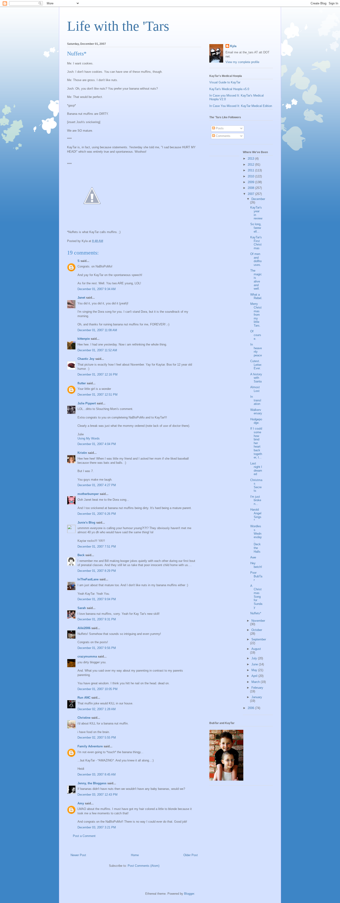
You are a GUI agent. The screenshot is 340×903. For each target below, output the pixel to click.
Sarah (81, 608)
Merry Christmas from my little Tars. (256, 314)
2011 (251, 170)
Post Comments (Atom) (143, 865)
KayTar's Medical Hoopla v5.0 (229, 89)
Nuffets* (255, 613)
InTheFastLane (88, 579)
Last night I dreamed (256, 469)
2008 (251, 188)
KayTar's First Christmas (256, 243)
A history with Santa (256, 378)
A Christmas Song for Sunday (256, 596)
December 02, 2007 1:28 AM (96, 709)
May (254, 670)
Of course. (255, 335)
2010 (251, 176)
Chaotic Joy (85, 359)
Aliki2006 (83, 628)
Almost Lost (255, 389)
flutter (81, 383)
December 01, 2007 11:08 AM (97, 330)
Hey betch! (256, 565)
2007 (251, 194)
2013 (251, 158)
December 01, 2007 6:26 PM (96, 513)
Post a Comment (84, 836)
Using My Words (88, 438)
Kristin (82, 453)
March (256, 682)
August (256, 649)
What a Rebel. (256, 296)
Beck (80, 555)
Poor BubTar (256, 576)
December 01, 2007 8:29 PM (96, 571)
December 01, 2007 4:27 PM (96, 485)
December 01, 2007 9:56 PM (96, 648)
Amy (80, 803)
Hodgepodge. (256, 421)
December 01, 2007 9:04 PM (96, 599)
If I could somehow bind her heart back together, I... (256, 443)
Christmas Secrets (256, 485)
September (258, 639)
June (255, 664)
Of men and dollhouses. (256, 259)
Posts (219, 128)
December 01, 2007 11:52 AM (97, 350)
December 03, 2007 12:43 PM (97, 794)
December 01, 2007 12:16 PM (97, 374)
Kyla (233, 46)
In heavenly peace (256, 350)
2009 (251, 182)
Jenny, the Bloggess (91, 783)
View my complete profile (242, 62)
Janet (81, 297)
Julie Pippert (86, 403)
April (254, 676)
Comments (222, 136)
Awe (253, 557)
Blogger (189, 893)
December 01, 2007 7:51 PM (96, 546)
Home (135, 855)
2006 (251, 708)
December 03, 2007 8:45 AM (96, 774)
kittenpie (83, 338)
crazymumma (87, 656)
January (256, 697)
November (258, 620)
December (258, 199)
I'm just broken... (255, 500)
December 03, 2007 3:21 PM (96, 827)
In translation (255, 400)
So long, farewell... (255, 227)
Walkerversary (256, 411)
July (254, 658)
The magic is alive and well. (256, 279)
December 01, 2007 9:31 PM (96, 619)
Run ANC (83, 697)
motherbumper (88, 494)
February (257, 687)
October (256, 630)
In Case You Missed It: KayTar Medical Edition (240, 106)
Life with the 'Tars (118, 26)
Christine (83, 717)
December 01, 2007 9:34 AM (96, 289)
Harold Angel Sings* (255, 515)
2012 (251, 164)
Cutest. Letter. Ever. (256, 364)
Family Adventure (90, 746)
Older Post (190, 855)
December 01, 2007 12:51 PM (97, 394)
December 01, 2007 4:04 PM (96, 444)
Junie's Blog (86, 522)
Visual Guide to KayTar (224, 82)
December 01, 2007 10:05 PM (97, 689)
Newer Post (78, 855)
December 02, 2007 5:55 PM (96, 737)
